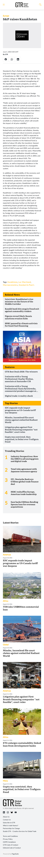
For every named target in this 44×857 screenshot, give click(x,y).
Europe (6, 16)
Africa (5, 601)
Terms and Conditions (10, 836)
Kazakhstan (12, 282)
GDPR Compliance (9, 842)
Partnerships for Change (11, 828)
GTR (6, 54)
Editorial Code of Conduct (12, 848)
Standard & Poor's (26, 285)
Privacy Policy (8, 839)
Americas (7, 555)
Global (6, 645)
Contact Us (7, 820)
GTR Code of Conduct (10, 845)
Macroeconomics (10, 285)
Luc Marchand (24, 282)
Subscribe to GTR (9, 823)
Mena (5, 781)
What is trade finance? (10, 825)
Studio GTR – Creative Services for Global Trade (19, 831)
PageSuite (15, 854)
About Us (6, 817)
